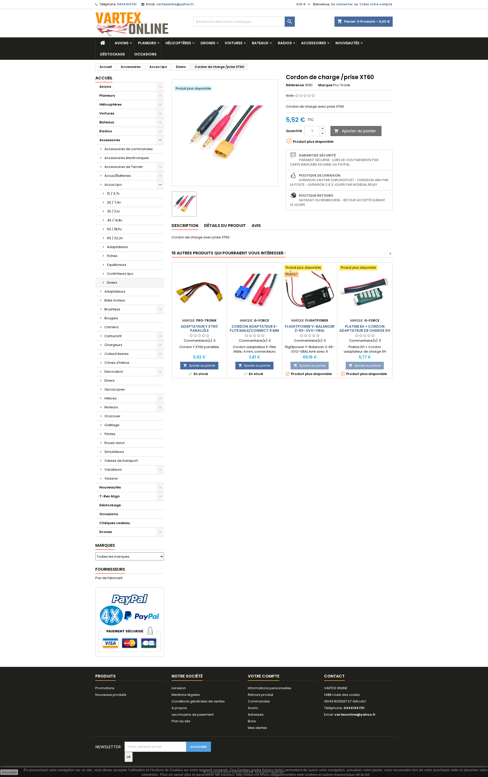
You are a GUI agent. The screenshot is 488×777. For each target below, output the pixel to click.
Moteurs (111, 407)
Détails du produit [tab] (225, 225)
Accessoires (313, 43)
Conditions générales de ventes (198, 701)
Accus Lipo (113, 184)
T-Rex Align (109, 496)
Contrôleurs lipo (120, 273)
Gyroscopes (114, 389)
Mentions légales (186, 694)
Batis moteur (114, 300)
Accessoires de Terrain (123, 166)
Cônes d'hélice (116, 362)
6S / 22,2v (115, 238)
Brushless (112, 309)
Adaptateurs (117, 246)
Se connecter (342, 4)
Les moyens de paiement (193, 714)
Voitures (233, 43)
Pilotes (109, 433)
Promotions (104, 688)
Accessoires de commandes (128, 149)
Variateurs (113, 469)
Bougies (111, 318)
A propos (179, 708)
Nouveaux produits (110, 694)
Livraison (179, 688)
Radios (285, 43)
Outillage (111, 425)
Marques (105, 545)
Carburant (112, 336)
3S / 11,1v (113, 211)
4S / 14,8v (114, 220)
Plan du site (181, 721)
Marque (325, 85)
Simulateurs (114, 451)
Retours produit (260, 694)
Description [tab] (185, 225)
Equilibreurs (116, 264)
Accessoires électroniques (126, 157)
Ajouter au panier (355, 131)
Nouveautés (347, 43)
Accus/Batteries (117, 175)
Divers (112, 282)
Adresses (256, 714)
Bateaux (260, 43)
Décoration (113, 371)
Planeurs (147, 43)
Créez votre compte (375, 4)
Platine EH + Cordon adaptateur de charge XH (364, 328)
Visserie (111, 478)
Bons (252, 721)
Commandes (259, 701)
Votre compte (263, 676)
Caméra (111, 327)
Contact (334, 676)
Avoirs (253, 708)
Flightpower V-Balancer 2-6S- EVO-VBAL (309, 328)
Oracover (112, 416)
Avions (122, 43)
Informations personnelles (269, 688)
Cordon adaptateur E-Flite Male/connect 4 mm (254, 328)
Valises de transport (121, 460)
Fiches (112, 255)
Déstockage (112, 54)
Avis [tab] (256, 225)
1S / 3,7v (113, 193)
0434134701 (126, 4)
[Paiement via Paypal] (129, 622)
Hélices (110, 398)
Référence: (295, 85)
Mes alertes (257, 727)
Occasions (145, 54)
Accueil (104, 78)
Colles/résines (116, 353)
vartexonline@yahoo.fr (175, 4)
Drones (208, 43)
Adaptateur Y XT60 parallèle (199, 328)
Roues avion (114, 442)
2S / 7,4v (114, 202)
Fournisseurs (110, 569)
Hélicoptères (178, 43)
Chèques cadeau (114, 523)
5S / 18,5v (114, 229)
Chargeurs (113, 344)
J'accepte (9, 772)
